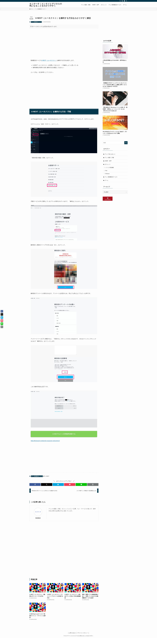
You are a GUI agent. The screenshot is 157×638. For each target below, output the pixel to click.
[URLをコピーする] (92, 484)
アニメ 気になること (110, 154)
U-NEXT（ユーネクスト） (49, 60)
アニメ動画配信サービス (36, 21)
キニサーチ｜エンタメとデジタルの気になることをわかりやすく (45, 5)
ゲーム (106, 180)
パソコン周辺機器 (109, 167)
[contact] (124, 1)
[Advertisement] (63, 42)
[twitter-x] (120, 1)
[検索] (126, 1)
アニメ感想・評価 (109, 157)
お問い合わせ (72, 633)
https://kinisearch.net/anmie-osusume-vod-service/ (45, 440)
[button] (35, 484)
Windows (107, 173)
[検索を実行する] (126, 142)
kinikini (38, 518)
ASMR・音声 (108, 161)
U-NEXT (47, 476)
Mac (106, 170)
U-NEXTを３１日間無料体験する (63, 434)
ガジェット (107, 164)
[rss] (122, 1)
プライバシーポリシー (82, 633)
